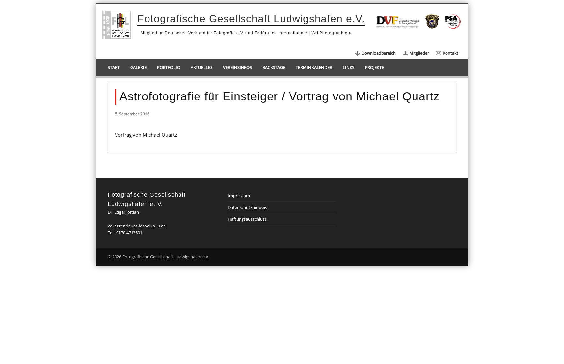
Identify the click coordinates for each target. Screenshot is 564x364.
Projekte (374, 67)
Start (114, 67)
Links (348, 67)
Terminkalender (314, 67)
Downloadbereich (378, 53)
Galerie (138, 67)
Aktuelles (201, 67)
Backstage (273, 67)
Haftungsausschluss (247, 219)
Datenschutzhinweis (247, 207)
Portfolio (168, 67)
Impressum (239, 195)
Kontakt (450, 53)
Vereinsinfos (237, 67)
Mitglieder (419, 53)
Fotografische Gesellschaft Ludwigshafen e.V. (251, 18)
